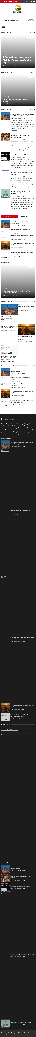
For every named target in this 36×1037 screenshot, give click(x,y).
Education (6, 54)
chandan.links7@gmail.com (9, 730)
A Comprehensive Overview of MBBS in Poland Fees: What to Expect (17, 60)
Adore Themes (5, 1035)
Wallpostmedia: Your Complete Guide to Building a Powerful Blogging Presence (8, 358)
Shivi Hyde (5, 103)
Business (6, 97)
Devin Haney (6, 65)
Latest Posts (7, 216)
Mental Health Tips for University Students (20, 1022)
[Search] (33, 26)
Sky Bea (15, 1033)
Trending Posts (24, 216)
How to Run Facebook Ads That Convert (22, 155)
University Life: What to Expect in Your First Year (22, 954)
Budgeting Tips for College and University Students (19, 136)
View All (30, 32)
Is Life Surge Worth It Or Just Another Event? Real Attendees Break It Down (25, 338)
